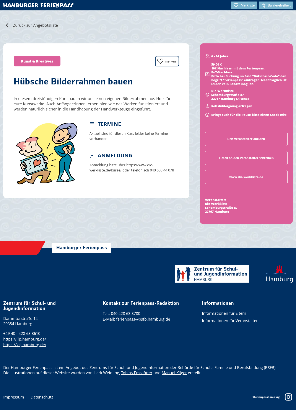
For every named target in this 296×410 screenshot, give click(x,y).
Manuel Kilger (174, 372)
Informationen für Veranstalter (230, 320)
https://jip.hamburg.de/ (24, 339)
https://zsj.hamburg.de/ (24, 344)
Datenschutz (42, 397)
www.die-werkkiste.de (246, 177)
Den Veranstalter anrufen (246, 139)
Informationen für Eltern (224, 313)
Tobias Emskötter (136, 372)
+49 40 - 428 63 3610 (21, 333)
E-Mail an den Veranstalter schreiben (246, 158)
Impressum (13, 397)
